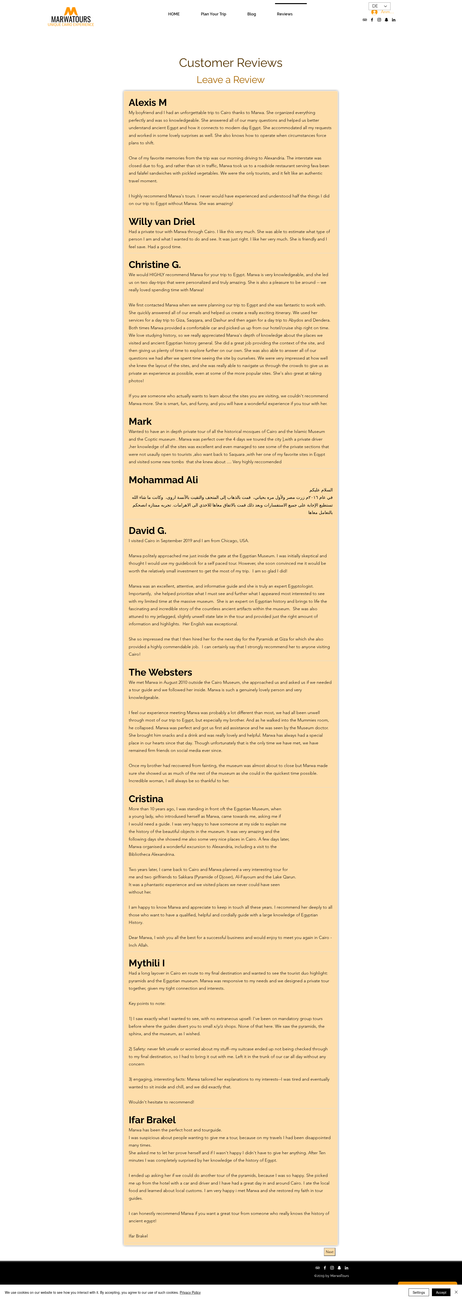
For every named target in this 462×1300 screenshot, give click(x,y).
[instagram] (379, 19)
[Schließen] (456, 1292)
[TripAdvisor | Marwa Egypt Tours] (364, 19)
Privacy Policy (190, 1292)
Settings (419, 1292)
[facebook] (372, 19)
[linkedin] (393, 19)
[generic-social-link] (386, 19)
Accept (441, 1292)
